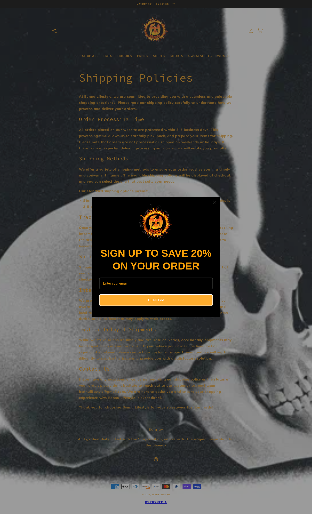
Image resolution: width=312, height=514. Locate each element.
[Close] (214, 202)
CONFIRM (156, 300)
